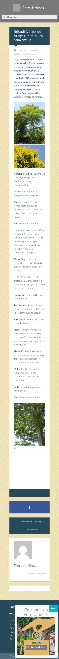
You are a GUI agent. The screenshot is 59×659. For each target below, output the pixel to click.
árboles (20, 50)
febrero (27, 50)
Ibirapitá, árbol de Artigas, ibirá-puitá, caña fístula (28, 35)
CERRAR (53, 608)
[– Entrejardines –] (29, 8)
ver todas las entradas (35, 573)
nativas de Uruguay (29, 54)
